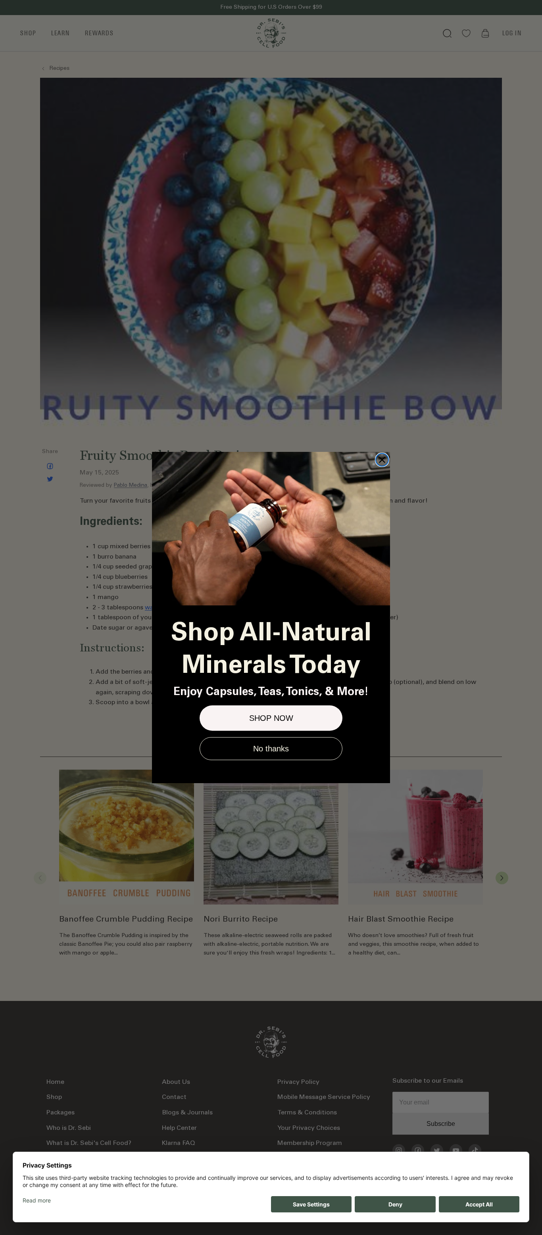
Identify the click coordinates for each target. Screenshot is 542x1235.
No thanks (271, 748)
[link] (271, 528)
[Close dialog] (382, 459)
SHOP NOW (271, 718)
